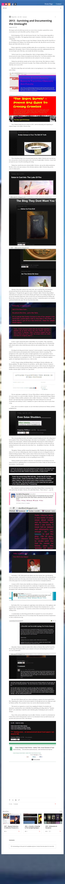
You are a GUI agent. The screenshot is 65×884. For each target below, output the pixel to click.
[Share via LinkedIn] (15, 800)
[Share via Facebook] (9, 800)
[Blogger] (9, 4)
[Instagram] (3, 4)
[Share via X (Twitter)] (12, 800)
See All (61, 811)
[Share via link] (19, 800)
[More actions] (55, 17)
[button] (60, 8)
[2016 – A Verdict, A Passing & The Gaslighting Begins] (32, 819)
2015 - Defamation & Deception (51, 827)
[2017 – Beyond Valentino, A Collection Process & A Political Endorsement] (12, 819)
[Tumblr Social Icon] (15, 4)
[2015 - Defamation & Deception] (53, 819)
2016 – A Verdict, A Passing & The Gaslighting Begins (32, 827)
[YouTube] (6, 4)
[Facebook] (12, 4)
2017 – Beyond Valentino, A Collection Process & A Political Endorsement (11, 827)
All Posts (5, 8)
